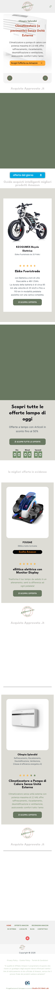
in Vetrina (11, 929)
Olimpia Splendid (27, 755)
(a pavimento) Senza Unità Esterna (27, 30)
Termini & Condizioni (40, 960)
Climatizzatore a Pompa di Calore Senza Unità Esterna (27, 784)
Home (9, 925)
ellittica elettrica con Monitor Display (27, 571)
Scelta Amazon (27, 552)
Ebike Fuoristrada (27, 271)
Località (23, 929)
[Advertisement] (27, 130)
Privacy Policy (12, 960)
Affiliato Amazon (21, 966)
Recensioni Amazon (40, 925)
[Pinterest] (27, 938)
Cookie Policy (24, 960)
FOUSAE (27, 542)
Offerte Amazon (21, 925)
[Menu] (50, 6)
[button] (9, 78)
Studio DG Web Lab (40, 988)
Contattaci (43, 929)
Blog (32, 929)
